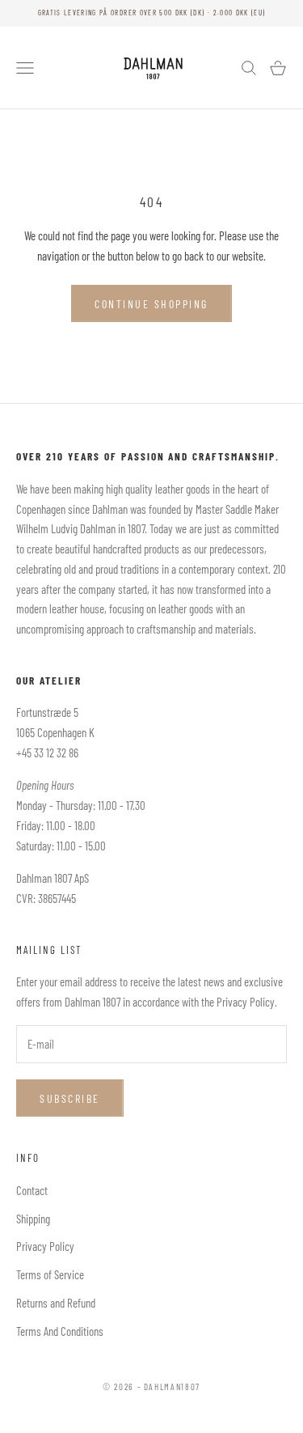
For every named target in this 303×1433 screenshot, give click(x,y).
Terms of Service (50, 1274)
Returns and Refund (55, 1302)
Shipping (33, 1218)
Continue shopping (151, 304)
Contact (32, 1190)
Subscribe (70, 1098)
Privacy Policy (45, 1246)
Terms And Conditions (59, 1331)
